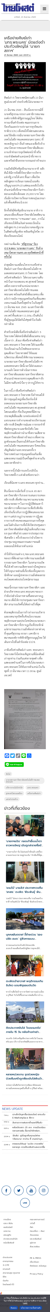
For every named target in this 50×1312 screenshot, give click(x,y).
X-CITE (6, 1265)
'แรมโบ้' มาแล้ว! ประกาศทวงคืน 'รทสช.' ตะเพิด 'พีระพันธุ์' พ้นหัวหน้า (24, 892)
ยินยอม (14, 1308)
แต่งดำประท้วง (12, 799)
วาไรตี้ (32, 1223)
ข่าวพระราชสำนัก (10, 1238)
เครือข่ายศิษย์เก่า (34, 793)
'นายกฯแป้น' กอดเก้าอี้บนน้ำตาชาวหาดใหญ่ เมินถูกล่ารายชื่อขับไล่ (24, 845)
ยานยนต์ (6, 1269)
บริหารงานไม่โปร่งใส (14, 787)
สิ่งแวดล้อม (35, 1246)
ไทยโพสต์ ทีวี (8, 1284)
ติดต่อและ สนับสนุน (38, 1265)
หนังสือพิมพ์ (8, 1242)
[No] (46, 1303)
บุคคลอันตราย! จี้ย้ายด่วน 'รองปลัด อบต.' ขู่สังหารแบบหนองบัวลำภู (24, 938)
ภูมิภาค (33, 1242)
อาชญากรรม (8, 1261)
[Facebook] (6, 1190)
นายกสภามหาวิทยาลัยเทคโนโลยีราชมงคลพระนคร (23, 780)
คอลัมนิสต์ (7, 1227)
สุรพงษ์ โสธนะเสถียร (14, 793)
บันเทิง (5, 1280)
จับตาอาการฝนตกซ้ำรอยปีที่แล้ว (27, 1122)
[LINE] (25, 1202)
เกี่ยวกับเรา (34, 1262)
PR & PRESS (35, 1258)
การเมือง (7, 1219)
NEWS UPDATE (12, 1109)
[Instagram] (43, 1190)
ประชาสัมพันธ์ (35, 1238)
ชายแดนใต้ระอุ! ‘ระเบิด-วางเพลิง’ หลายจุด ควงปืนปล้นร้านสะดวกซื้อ (28, 1145)
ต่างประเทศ (7, 1257)
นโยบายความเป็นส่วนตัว (31, 1308)
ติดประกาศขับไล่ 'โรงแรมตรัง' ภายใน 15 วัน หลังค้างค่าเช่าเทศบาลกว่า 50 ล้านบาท (23, 1032)
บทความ (7, 1231)
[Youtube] (31, 1190)
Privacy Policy (36, 1273)
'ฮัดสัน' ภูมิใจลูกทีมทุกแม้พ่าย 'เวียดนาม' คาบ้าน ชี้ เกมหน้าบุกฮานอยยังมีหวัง (27, 1137)
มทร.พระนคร (32, 787)
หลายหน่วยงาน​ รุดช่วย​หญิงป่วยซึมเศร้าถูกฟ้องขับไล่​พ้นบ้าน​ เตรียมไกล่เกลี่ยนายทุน (25, 1078)
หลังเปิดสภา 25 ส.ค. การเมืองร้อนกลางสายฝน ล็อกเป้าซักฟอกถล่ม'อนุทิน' (29, 1129)
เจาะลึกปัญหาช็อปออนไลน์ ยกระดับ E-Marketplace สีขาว (28, 1116)
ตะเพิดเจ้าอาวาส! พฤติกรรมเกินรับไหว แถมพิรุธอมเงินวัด (24, 983)
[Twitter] (18, 1190)
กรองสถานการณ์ (37, 1219)
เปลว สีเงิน (8, 1223)
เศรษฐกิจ (7, 1235)
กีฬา (31, 1227)
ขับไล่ (8, 774)
